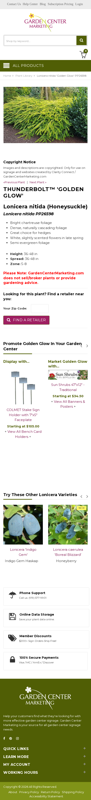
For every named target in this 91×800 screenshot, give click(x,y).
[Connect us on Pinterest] (12, 738)
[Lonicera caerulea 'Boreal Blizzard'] (34, 525)
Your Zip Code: (15, 308)
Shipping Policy (73, 792)
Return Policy (50, 792)
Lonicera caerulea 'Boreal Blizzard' (34, 552)
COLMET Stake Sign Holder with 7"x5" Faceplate (52, 415)
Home (7, 75)
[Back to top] (86, 792)
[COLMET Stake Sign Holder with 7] (52, 385)
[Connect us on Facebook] (5, 738)
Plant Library (23, 75)
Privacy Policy (29, 792)
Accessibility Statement (46, 796)
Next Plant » (38, 182)
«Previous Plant (14, 182)
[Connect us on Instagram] (18, 738)
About (12, 792)
